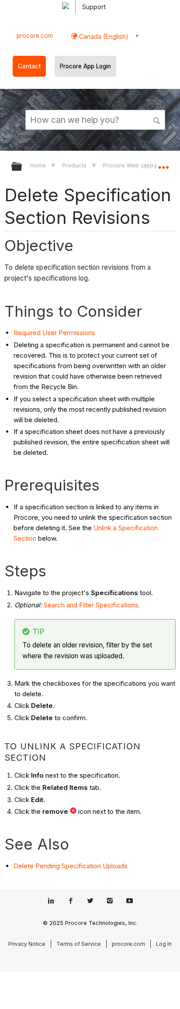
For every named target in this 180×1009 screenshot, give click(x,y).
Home (39, 165)
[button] (157, 119)
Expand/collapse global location (163, 164)
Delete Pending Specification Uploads (71, 866)
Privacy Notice (26, 944)
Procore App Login (85, 66)
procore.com (35, 35)
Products (75, 165)
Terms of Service (78, 944)
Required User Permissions (54, 332)
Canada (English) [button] (102, 36)
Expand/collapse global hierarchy (22, 167)
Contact (29, 66)
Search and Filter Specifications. (92, 605)
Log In (164, 944)
